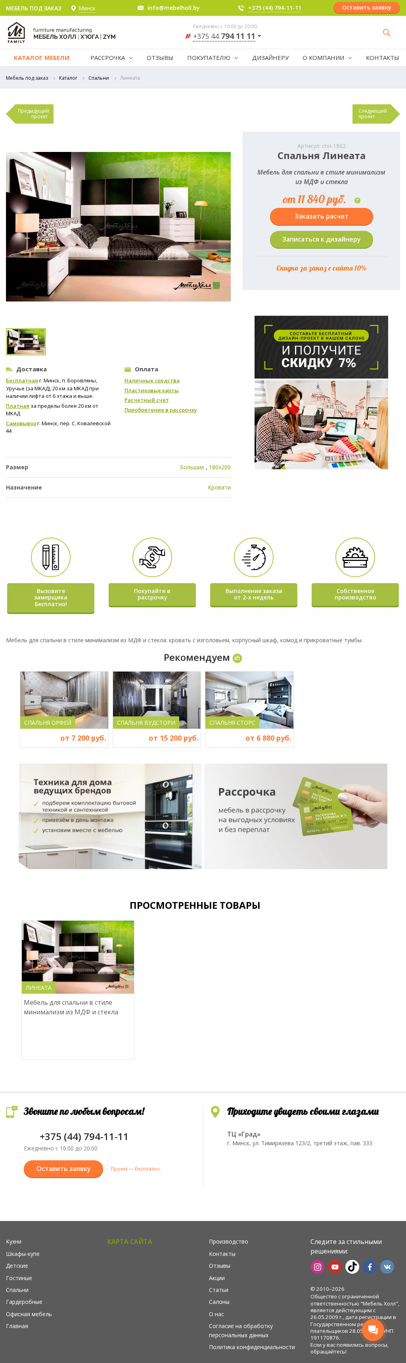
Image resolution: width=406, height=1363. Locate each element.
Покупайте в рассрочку (152, 594)
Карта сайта (129, 1241)
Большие (192, 467)
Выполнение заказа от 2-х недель (254, 594)
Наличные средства (152, 380)
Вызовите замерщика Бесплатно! (50, 597)
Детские (17, 1265)
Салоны (219, 1301)
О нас (216, 1314)
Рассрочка (107, 57)
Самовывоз (21, 423)
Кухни (13, 1241)
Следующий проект (372, 114)
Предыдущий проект (33, 114)
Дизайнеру (270, 57)
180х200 (220, 467)
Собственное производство (355, 594)
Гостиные (19, 1278)
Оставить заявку (366, 7)
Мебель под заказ (27, 78)
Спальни (98, 78)
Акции (217, 1278)
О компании (323, 57)
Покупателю (208, 57)
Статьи (218, 1290)
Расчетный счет (146, 399)
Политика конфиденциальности (252, 1347)
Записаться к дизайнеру (321, 239)
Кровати (219, 487)
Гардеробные (24, 1301)
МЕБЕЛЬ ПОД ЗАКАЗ (33, 8)
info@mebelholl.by (173, 8)
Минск (87, 8)
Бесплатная (22, 380)
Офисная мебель (29, 1314)
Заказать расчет (322, 216)
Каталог (68, 78)
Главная (17, 1326)
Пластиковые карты (151, 390)
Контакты (382, 57)
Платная (17, 405)
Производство (228, 1241)
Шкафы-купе (23, 1253)
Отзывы (160, 57)
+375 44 (224, 36)
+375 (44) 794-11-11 (274, 8)
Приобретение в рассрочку (160, 409)
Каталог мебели (41, 57)
